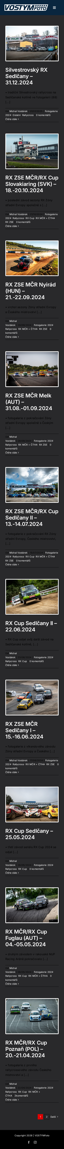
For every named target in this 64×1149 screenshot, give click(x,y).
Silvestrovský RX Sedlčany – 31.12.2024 (26, 76)
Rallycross (28, 115)
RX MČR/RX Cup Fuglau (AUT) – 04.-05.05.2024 (26, 937)
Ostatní (17, 115)
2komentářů (21, 1095)
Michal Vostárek (18, 111)
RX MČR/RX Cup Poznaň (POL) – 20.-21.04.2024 (26, 1048)
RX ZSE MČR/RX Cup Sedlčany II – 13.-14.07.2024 (31, 517)
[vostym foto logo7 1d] (26, 6)
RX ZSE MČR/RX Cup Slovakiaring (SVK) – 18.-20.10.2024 (31, 183)
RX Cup (30, 218)
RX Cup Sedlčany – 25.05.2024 (29, 834)
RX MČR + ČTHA (45, 218)
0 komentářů (43, 115)
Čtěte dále (11, 119)
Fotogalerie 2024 (43, 325)
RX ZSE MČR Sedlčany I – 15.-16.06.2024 (24, 730)
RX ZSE (9, 222)
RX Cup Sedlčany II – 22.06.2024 (31, 626)
